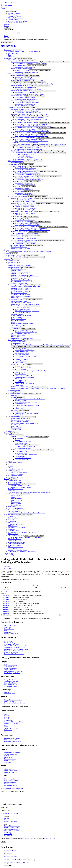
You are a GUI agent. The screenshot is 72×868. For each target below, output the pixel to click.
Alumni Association (9, 769)
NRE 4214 (6, 601)
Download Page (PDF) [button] (10, 856)
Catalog (3, 8)
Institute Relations (9, 784)
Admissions (7, 392)
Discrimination (12, 490)
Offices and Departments (11, 626)
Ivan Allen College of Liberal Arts (17, 21)
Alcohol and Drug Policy (15, 482)
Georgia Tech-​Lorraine (24, 156)
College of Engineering (14, 16)
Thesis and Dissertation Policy (19, 283)
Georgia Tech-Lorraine (10, 680)
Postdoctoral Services (10, 759)
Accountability (8, 834)
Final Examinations (16, 498)
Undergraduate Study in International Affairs (27, 243)
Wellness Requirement (21, 361)
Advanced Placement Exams (23, 367)
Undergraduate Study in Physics (24, 189)
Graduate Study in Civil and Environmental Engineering (30, 129)
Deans (9, 55)
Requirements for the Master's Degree (21, 281)
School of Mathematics (17, 181)
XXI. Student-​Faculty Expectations (17, 550)
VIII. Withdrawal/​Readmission (16, 527)
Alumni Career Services (10, 770)
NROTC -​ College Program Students (25, 213)
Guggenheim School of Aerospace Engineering (24, 109)
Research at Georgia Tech (11, 701)
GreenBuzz (7, 632)
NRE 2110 (6, 595)
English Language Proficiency (19, 421)
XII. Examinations (13, 534)
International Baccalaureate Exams (24, 377)
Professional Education (17, 162)
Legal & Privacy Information (12, 826)
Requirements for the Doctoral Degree (21, 280)
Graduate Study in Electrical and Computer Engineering (30, 134)
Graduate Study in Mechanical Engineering (27, 152)
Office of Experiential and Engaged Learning (27, 311)
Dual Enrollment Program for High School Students (25, 304)
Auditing (13, 497)
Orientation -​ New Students (18, 425)
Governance (7, 50)
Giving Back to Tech (10, 772)
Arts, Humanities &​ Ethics (22, 353)
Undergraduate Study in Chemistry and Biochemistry (29, 174)
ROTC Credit (18, 378)
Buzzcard (6, 717)
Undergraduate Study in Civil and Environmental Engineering (32, 131)
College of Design (13, 15)
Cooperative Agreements (18, 343)
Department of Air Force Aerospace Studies (23, 198)
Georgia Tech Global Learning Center (14, 647)
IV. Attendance (12, 521)
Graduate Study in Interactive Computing (26, 72)
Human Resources (9, 760)
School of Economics (17, 216)
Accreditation (11, 56)
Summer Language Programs (19, 325)
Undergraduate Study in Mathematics (25, 184)
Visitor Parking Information (11, 644)
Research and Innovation (18, 335)
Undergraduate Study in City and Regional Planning (29, 94)
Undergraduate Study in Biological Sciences (27, 169)
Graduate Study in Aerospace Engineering (26, 111)
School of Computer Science (19, 65)
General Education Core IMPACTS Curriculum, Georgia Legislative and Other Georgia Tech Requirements (41, 345)
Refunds (10, 467)
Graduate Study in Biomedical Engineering (27, 147)
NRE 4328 (6, 609)
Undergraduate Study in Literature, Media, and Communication (32, 230)
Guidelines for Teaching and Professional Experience (26, 277)
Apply (6, 714)
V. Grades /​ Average (13, 523)
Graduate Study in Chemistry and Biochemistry (28, 173)
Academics (7, 259)
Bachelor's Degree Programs (19, 341)
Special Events (8, 630)
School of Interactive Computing (20, 70)
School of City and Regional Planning (21, 90)
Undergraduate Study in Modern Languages (27, 233)
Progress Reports (16, 505)
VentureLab (14, 297)
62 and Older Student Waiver (23, 448)
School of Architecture (17, 75)
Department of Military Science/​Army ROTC (23, 203)
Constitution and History (21, 359)
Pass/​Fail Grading (16, 503)
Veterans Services (19, 444)
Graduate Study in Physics (22, 188)
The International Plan (17, 327)
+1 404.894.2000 (5, 813)
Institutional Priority (20, 348)
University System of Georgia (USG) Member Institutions (24, 51)
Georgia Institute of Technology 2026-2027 (16, 862)
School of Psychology (17, 191)
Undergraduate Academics (15, 340)
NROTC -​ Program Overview (23, 215)
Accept (3, 841)
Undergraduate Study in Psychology (25, 194)
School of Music (15, 101)
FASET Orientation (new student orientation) (27, 405)
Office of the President (14, 53)
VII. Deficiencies (12, 526)
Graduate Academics (13, 267)
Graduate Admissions (14, 416)
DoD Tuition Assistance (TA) (26, 446)
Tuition (10, 470)
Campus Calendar (9, 629)
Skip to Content (8, 2)
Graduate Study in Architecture (23, 77)
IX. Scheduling (12, 529)
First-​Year (14, 395)
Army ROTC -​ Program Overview (24, 206)
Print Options (8, 29)
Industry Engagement (10, 782)
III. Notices (11, 519)
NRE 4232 (6, 603)
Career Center (8, 719)
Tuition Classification (17, 474)
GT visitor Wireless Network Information (15, 646)
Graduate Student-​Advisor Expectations (22, 275)
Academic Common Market (19, 301)
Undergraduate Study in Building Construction (28, 89)
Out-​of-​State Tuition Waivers (23, 441)
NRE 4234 (6, 605)
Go (19, 33)
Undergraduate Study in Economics (25, 220)
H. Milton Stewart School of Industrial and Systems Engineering (29, 114)
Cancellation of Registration (15, 462)
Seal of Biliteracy (19, 382)
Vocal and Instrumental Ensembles (24, 105)
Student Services (8, 553)
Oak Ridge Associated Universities (21, 294)
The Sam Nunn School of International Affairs (24, 240)
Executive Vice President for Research (14, 703)
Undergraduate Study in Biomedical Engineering (28, 149)
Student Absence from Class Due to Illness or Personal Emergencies (26, 513)
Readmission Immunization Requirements (26, 413)
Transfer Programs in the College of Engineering (24, 142)
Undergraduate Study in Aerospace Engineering (28, 112)
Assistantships (19, 438)
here (27, 579)
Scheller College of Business (16, 22)
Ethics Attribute (19, 362)
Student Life (7, 726)
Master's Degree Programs (18, 278)
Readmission (14, 410)
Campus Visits (8, 641)
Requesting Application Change (20, 420)
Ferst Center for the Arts (11, 652)
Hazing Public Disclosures (11, 830)
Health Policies (12, 506)
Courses (6, 26)
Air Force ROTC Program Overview (25, 201)
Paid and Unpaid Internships (22, 312)
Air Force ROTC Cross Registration (25, 200)
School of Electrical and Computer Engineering (24, 132)
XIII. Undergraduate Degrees (16, 535)
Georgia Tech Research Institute (20, 289)
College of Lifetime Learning (16, 18)
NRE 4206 (6, 597)
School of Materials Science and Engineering (23, 137)
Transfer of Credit (16, 428)
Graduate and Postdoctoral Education (14, 722)
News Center (8, 627)
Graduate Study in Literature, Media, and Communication (31, 228)
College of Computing (14, 13)
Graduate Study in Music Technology (25, 104)
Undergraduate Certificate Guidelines (21, 487)
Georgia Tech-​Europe (17, 314)
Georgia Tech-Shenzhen (11, 681)
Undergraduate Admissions (15, 393)
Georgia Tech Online (10, 683)
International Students (21, 403)
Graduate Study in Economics (23, 218)
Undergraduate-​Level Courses (16, 257)
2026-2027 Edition (9, 46)
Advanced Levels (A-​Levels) (23, 366)
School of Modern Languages (19, 231)
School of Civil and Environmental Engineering (24, 127)
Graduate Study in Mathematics (23, 183)
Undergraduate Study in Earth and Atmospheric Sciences (30, 179)
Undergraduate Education (11, 723)
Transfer (13, 397)
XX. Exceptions (12, 548)
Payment (10, 466)
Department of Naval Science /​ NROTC (22, 211)
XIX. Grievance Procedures (15, 547)
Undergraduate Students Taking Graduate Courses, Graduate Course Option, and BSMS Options (38, 388)
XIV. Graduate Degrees (14, 539)
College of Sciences (13, 19)
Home (6, 36)
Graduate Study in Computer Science (25, 67)
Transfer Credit (19, 385)
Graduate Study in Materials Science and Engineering (29, 139)
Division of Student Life (11, 740)
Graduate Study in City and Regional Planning (28, 92)
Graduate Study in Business (19, 247)
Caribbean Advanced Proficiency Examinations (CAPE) (30, 371)
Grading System (15, 502)
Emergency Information (10, 821)
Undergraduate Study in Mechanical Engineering (28, 159)
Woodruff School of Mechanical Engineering (23, 151)
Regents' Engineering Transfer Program (26, 332)
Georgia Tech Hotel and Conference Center (16, 649)
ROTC (13, 322)
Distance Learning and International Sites (19, 265)
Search (7, 27)
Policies (6, 479)
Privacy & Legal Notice (26, 838)
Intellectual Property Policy (15, 508)
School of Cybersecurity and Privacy (21, 68)
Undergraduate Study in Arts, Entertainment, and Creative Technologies (35, 84)
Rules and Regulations (10, 514)
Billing (10, 461)
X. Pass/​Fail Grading (13, 530)
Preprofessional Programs (18, 320)
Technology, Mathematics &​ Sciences (25, 356)
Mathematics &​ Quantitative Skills (24, 350)
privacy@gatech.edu (50, 838)
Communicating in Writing (22, 354)
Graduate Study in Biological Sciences (25, 168)
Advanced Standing (20, 369)
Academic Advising (20, 400)
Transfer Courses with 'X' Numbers (24, 383)
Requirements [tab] (8, 568)
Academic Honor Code (14, 480)
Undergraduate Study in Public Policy (25, 238)
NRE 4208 (6, 599)
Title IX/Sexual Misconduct (11, 829)
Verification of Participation (15, 477)
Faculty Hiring (8, 757)
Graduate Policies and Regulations (20, 272)
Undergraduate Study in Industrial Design (26, 99)
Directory (6, 818)
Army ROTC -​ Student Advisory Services (26, 210)
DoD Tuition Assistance (21, 459)
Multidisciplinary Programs (25, 157)
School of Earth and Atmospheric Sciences (23, 176)
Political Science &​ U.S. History (24, 351)
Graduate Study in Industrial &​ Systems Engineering (29, 117)
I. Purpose (10, 516)
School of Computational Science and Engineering (25, 62)
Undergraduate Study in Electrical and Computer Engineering (32, 136)
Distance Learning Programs (26, 154)
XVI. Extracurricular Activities (16, 542)
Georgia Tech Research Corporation (21, 288)
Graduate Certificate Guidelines (20, 485)
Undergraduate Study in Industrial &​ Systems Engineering (31, 119)
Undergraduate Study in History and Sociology (28, 225)
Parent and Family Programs (12, 738)
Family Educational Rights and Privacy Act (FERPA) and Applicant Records (29, 492)
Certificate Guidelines (14, 484)
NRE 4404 (6, 611)
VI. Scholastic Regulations (15, 524)
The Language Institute (10, 686)
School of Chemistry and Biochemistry (22, 171)
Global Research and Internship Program (22, 338)
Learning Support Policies (18, 319)
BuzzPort (6, 715)
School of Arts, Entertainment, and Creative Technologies (27, 80)
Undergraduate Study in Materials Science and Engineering (31, 141)
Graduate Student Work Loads (19, 273)
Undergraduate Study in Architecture (25, 79)
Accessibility (7, 832)
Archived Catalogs (9, 555)
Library (6, 725)
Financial (6, 433)
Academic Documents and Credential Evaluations (25, 423)
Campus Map (14, 813)
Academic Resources (13, 260)
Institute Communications (11, 633)
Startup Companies (9, 779)
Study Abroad (15, 336)
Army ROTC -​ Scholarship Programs (25, 208)
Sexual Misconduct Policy (15, 511)
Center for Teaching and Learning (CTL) (22, 302)
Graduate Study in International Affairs (25, 242)
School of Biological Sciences (19, 166)
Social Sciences (19, 358)
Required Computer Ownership (16, 510)
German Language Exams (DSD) (24, 375)
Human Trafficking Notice (11, 827)
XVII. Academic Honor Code (16, 543)
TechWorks (7, 762)
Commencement (8, 720)
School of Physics (16, 186)
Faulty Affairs (8, 756)
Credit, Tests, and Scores (18, 364)
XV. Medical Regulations (15, 540)
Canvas (6, 731)
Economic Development (11, 780)
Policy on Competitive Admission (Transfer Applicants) (30, 399)
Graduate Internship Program (23, 309)
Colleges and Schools (10, 11)
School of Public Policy (17, 235)
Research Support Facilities (15, 285)
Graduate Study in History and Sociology (26, 223)
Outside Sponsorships (21, 443)
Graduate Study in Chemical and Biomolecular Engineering (31, 124)
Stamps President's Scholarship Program (22, 323)
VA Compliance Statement (15, 475)
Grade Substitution (16, 500)
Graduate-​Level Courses (14, 255)
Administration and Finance (12, 752)
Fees (9, 464)
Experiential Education (17, 306)
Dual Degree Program (21, 330)
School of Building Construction (20, 85)
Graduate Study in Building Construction (26, 87)
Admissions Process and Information (21, 418)
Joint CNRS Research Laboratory (20, 291)
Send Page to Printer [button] (10, 850)
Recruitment (11, 431)
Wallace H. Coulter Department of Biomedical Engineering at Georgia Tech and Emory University (38, 144)
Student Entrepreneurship (11, 728)
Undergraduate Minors (14, 390)
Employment (7, 820)
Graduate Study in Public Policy (24, 237)
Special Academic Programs (15, 299)
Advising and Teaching (10, 754)
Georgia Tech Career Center (22, 307)
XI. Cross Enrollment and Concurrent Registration (22, 532)
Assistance (11, 434)
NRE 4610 (6, 613)
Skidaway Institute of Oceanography (21, 296)
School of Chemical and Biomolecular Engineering (25, 122)
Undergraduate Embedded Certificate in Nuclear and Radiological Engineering (29, 251)
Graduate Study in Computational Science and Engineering (31, 63)
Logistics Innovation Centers (19, 293)
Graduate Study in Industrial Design (25, 97)
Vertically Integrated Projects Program (21, 333)
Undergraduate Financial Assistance (21, 450)
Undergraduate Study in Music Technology (27, 102)
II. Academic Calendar (14, 518)
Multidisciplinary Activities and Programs (22, 121)
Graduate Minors (16, 270)
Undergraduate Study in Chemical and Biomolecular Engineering (33, 126)
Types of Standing (16, 429)
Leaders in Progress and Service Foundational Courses (26, 537)
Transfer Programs (16, 328)
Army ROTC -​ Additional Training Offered (27, 205)
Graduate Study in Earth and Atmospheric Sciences (29, 178)
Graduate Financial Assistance (19, 436)
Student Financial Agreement (16, 469)
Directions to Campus (10, 643)
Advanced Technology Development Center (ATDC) (26, 286)
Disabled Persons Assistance (15, 489)
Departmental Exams (20, 372)
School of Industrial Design (18, 95)
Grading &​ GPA (12, 493)
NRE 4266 (6, 607)
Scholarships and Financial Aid (12, 741)
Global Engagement (9, 693)
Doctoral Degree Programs (18, 269)
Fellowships (18, 440)
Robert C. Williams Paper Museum (14, 654)
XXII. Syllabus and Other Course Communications (22, 551)
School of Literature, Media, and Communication (24, 226)
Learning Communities (17, 317)
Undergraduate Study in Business (20, 248)
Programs (6, 24)
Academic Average (16, 495)
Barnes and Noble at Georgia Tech (13, 650)
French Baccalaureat (20, 374)
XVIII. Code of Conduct (14, 545)
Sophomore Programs (21, 407)
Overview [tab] (7, 566)
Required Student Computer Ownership (26, 402)
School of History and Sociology (20, 221)
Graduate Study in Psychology (23, 193)
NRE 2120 (4, 591)
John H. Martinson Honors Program (21, 315)
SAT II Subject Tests (20, 380)
